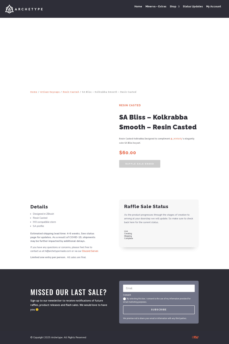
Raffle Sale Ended (139, 164)
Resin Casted (71, 92)
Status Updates (193, 6)
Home (138, 6)
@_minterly (176, 139)
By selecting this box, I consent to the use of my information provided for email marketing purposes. (157, 300)
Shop (173, 6)
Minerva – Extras (156, 6)
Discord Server (90, 251)
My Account (213, 6)
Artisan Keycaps (50, 92)
